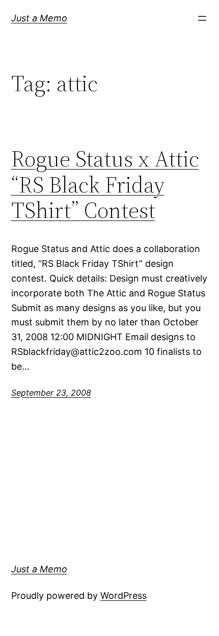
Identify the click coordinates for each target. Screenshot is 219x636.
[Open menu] (202, 18)
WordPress (123, 595)
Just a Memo (39, 18)
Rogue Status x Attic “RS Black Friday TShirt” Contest (105, 185)
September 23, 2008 (51, 393)
